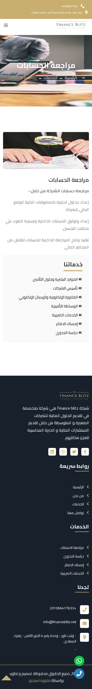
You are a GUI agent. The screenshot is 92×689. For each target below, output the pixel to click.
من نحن (78, 495)
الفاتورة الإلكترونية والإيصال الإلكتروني (48, 297)
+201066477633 (69, 6)
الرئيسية (71, 77)
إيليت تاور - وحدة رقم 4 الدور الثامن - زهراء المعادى (56, 12)
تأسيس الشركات (65, 288)
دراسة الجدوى (67, 333)
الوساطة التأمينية (64, 306)
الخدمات (50, 77)
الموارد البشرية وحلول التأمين (55, 279)
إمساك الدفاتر (67, 324)
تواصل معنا (75, 512)
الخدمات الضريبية (65, 315)
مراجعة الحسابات (72, 547)
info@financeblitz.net (59, 622)
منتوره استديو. (39, 680)
